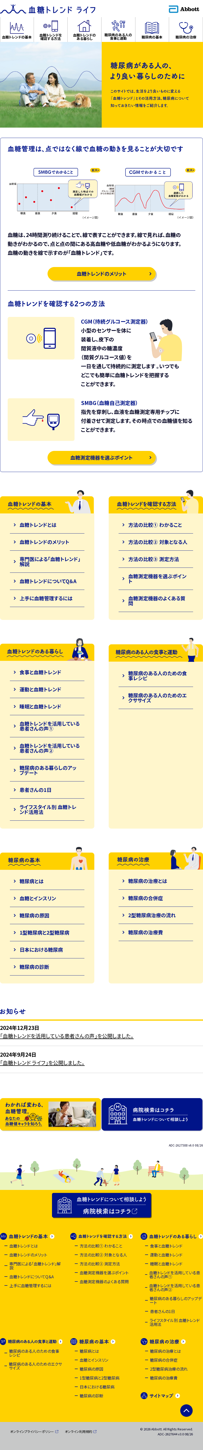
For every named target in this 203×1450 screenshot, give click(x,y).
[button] (17, 29)
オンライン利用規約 (78, 1431)
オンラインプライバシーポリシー (32, 1431)
